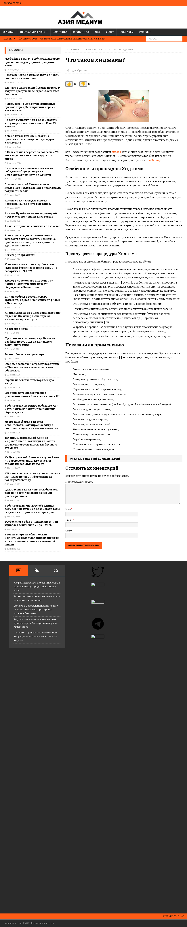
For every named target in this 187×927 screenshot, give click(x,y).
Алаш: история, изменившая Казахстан (32, 226)
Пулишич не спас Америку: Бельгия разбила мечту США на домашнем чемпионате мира (30, 342)
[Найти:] (164, 38)
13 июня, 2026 (13, 549)
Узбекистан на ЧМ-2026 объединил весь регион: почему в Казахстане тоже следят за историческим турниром (32, 509)
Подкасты (126, 32)
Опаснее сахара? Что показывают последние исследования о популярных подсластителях (33, 187)
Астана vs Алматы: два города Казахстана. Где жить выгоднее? (28, 202)
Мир (97, 32)
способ (116, 152)
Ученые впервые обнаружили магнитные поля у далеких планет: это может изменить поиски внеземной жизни (32, 539)
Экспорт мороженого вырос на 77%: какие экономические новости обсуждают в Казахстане (29, 284)
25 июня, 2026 (13, 416)
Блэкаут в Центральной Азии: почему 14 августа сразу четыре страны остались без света (33, 91)
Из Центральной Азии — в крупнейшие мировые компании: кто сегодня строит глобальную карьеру (32, 461)
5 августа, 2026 (14, 179)
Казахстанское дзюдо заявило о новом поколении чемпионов (32, 76)
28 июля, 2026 (13, 230)
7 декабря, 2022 (79, 70)
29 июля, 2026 (13, 221)
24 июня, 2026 (13, 433)
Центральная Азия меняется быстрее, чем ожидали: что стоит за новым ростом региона (31, 493)
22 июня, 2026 (13, 452)
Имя (68, 509)
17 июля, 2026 (13, 291)
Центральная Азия (32, 32)
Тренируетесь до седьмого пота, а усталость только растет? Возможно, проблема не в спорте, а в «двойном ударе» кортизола (30, 240)
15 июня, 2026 (13, 529)
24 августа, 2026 (14, 82)
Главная (8, 32)
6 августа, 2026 (14, 147)
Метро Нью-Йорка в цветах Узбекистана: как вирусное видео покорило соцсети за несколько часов (31, 425)
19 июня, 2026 (13, 468)
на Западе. (155, 160)
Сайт (68, 531)
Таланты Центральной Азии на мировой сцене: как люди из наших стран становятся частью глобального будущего (31, 443)
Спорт (110, 32)
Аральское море (16, 329)
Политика (60, 32)
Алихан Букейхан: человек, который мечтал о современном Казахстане (31, 215)
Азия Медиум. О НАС (173, 916)
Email (69, 520)
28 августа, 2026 (15, 70)
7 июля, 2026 (13, 349)
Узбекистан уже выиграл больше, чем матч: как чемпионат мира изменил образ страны (31, 409)
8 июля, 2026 (13, 333)
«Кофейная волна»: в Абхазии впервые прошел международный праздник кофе (32, 62)
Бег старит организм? (20, 255)
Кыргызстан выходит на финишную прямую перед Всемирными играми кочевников (30, 107)
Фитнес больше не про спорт (24, 354)
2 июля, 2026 (13, 359)
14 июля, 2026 (13, 323)
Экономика (81, 32)
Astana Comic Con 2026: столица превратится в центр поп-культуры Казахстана (29, 139)
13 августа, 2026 (14, 115)
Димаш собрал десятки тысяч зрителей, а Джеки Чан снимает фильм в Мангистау (32, 300)
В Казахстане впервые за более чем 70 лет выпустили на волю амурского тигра (32, 155)
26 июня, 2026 (13, 400)
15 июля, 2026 (13, 307)
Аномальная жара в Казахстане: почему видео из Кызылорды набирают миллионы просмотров (32, 316)
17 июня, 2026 (13, 500)
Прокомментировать (79, 481)
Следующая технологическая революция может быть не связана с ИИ (32, 394)
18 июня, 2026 (13, 484)
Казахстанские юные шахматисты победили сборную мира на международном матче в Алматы (29, 171)
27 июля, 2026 (13, 250)
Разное (143, 32)
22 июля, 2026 (13, 275)
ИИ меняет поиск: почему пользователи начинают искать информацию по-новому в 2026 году (32, 477)
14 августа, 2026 (14, 98)
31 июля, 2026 (13, 195)
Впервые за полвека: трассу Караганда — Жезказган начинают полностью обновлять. (32, 367)
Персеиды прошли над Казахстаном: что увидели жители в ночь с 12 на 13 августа (31, 123)
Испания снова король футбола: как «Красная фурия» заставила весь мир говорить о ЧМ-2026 (31, 268)
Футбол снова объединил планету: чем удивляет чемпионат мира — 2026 (31, 523)
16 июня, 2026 (13, 517)
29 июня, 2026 (13, 375)
